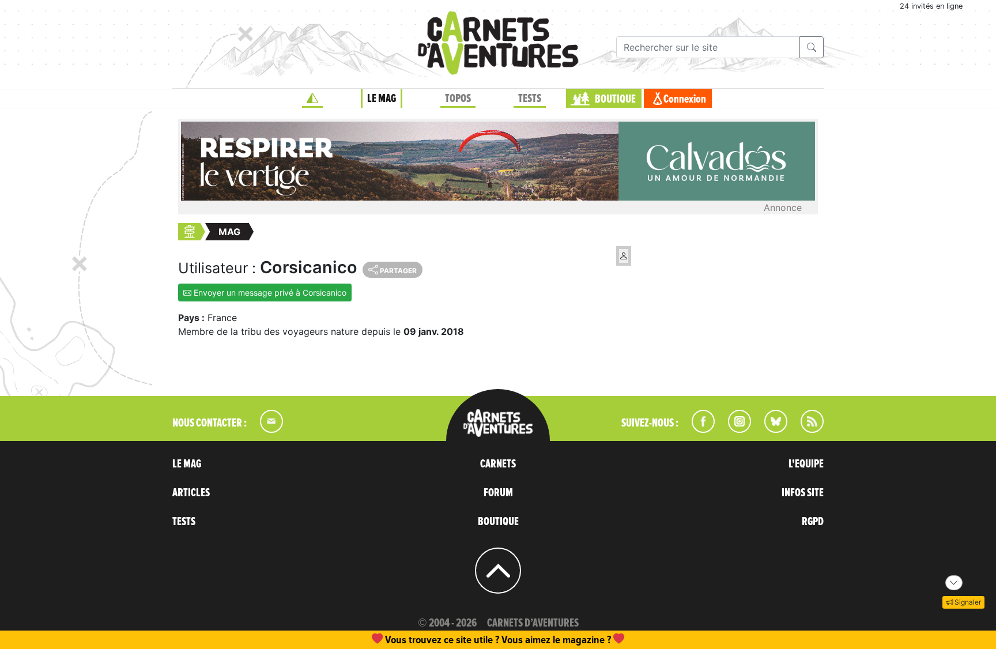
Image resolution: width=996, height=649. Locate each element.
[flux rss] (806, 429)
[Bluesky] (770, 429)
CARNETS (498, 464)
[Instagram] (734, 429)
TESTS (529, 98)
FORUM (498, 493)
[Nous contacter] (265, 429)
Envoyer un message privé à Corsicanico (268, 292)
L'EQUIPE (806, 464)
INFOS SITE (803, 493)
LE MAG (381, 98)
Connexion (684, 99)
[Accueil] (312, 98)
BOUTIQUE (615, 99)
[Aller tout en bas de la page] (954, 582)
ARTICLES (191, 493)
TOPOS (458, 98)
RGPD (813, 521)
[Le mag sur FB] (698, 429)
